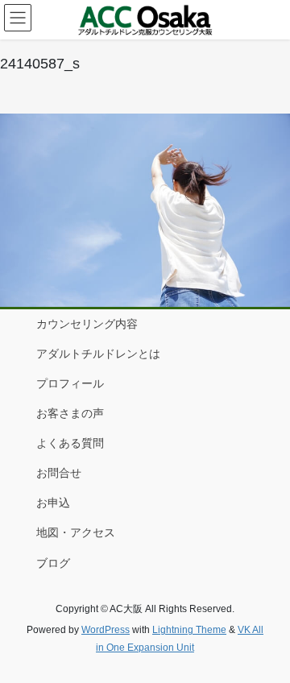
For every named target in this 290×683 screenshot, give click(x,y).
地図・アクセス (75, 532)
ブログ (53, 563)
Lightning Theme (189, 629)
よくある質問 (70, 443)
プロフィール (70, 383)
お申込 (53, 502)
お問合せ (58, 472)
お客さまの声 (70, 413)
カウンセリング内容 (87, 323)
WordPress (105, 629)
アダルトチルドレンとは (98, 353)
